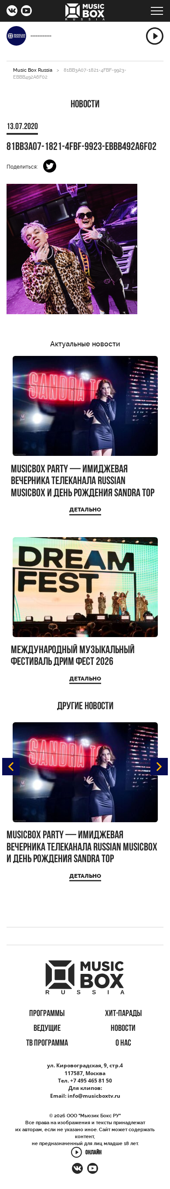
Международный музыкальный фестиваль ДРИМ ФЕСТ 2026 (73, 656)
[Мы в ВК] (12, 11)
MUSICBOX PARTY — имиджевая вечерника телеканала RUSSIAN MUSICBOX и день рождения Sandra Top (82, 481)
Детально (85, 509)
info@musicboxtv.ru (94, 1095)
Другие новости (85, 706)
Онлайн (93, 1153)
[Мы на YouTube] (26, 11)
